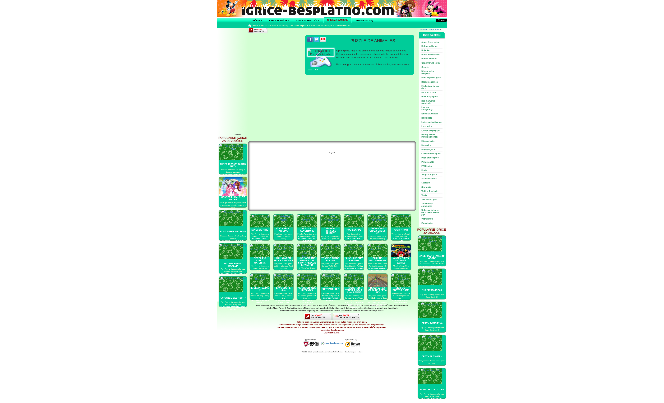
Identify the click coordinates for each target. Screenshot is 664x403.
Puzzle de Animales (340, 26)
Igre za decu (295, 26)
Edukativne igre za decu (316, 26)
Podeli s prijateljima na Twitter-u (316, 39)
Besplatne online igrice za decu (270, 26)
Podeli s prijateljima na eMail (323, 39)
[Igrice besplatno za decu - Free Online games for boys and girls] (332, 343)
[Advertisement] (238, 80)
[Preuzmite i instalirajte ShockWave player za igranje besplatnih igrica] (346, 316)
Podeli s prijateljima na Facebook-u (310, 39)
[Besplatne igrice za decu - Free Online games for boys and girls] (311, 343)
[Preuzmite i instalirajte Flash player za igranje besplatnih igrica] (317, 316)
